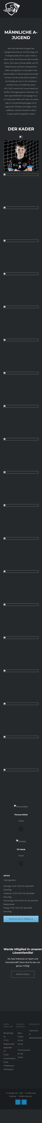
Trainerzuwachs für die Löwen (21, 1053)
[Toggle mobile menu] (37, 10)
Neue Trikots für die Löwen (20, 1038)
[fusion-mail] (21, 829)
